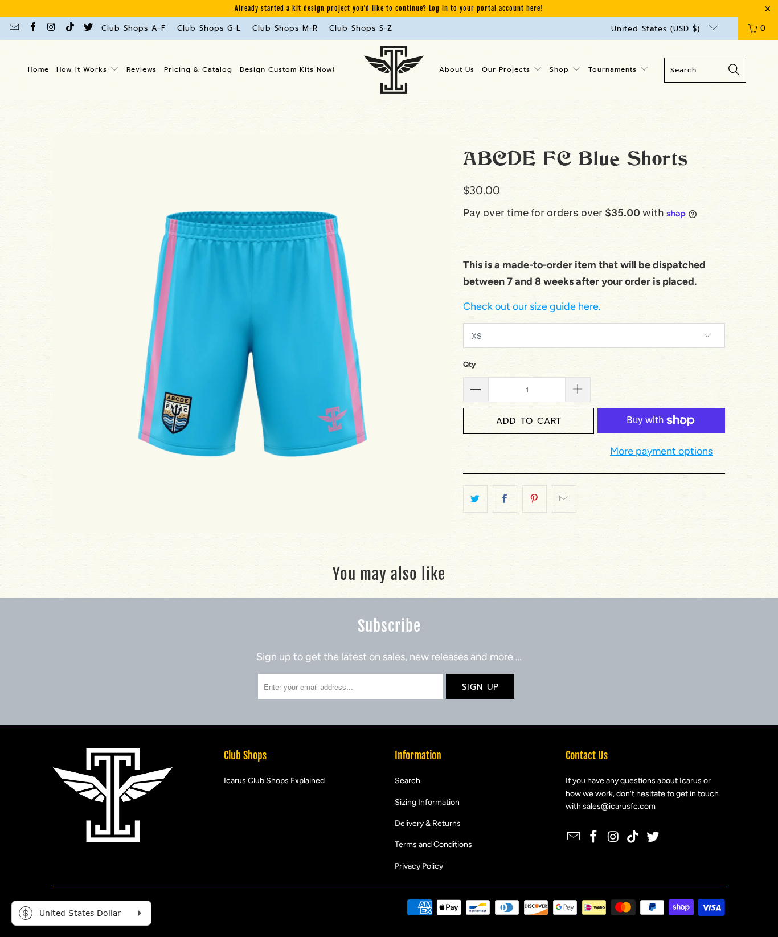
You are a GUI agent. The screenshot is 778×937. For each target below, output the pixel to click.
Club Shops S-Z (360, 28)
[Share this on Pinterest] (534, 499)
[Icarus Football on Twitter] (88, 28)
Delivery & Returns (428, 823)
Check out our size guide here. (532, 306)
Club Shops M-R (285, 28)
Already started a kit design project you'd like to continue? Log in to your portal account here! (389, 8)
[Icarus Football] (394, 70)
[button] (87, 70)
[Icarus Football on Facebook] (32, 28)
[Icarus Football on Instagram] (51, 28)
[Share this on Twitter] (475, 499)
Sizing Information (427, 802)
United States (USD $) (657, 28)
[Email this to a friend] (564, 499)
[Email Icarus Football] (14, 28)
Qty (469, 364)
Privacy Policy (419, 866)
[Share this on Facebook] (505, 499)
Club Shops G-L (209, 28)
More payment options (661, 451)
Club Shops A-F (133, 28)
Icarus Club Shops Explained (274, 780)
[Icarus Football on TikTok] (69, 28)
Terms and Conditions (433, 844)
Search (407, 780)
